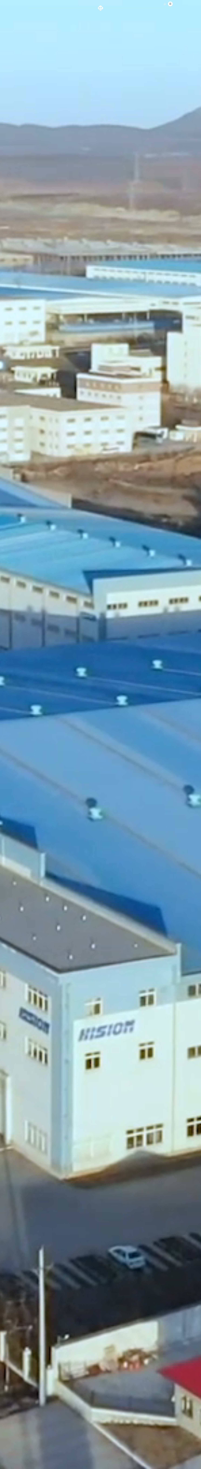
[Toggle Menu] (170, 4)
